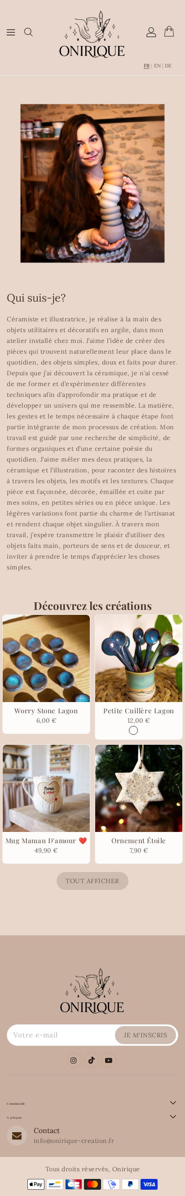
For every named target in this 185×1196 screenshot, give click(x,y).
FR (147, 65)
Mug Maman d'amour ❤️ (46, 840)
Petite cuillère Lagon (138, 711)
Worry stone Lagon (46, 711)
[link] (92, 183)
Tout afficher (92, 881)
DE (168, 65)
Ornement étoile (138, 840)
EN (157, 65)
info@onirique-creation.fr (74, 1141)
